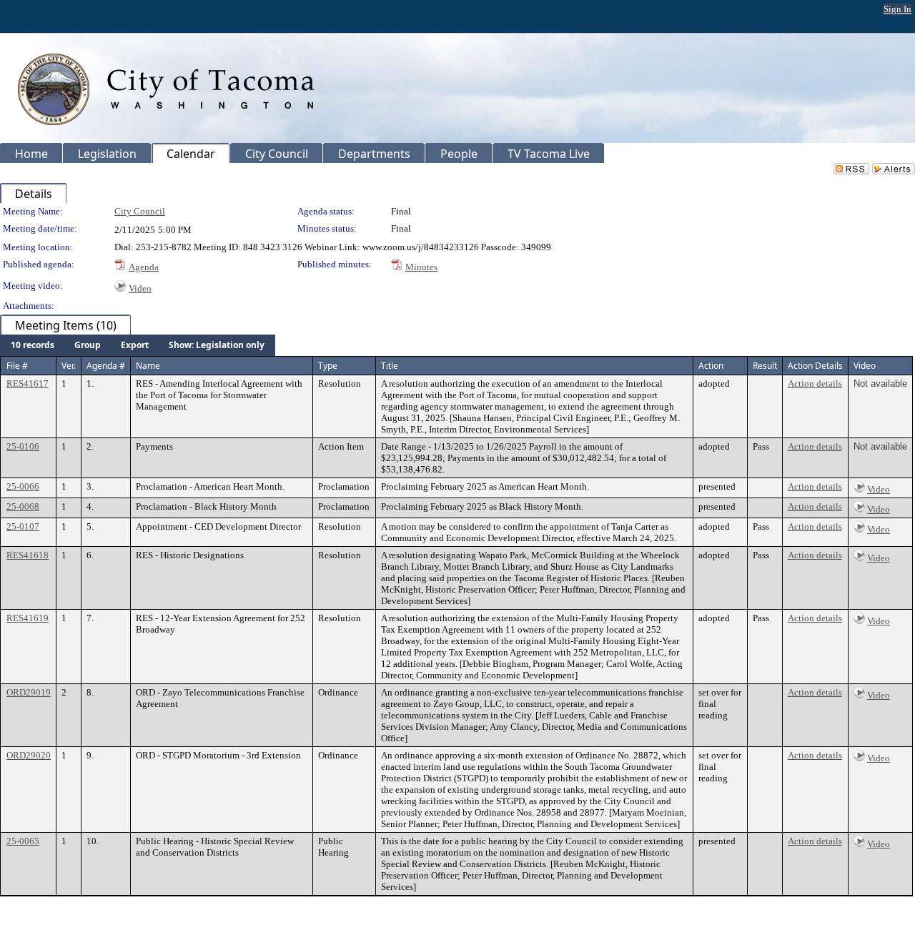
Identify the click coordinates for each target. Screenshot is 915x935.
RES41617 (27, 383)
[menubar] (137, 345)
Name (148, 366)
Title (389, 366)
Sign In (897, 9)
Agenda (144, 267)
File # (17, 366)
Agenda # (105, 366)
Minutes (421, 267)
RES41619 (27, 618)
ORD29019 (28, 692)
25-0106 (22, 446)
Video (140, 288)
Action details (815, 383)
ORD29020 (28, 755)
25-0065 (22, 841)
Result (765, 366)
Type (327, 366)
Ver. (68, 366)
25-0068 (22, 506)
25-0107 (22, 526)
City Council (139, 211)
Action (710, 366)
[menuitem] (32, 345)
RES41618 (27, 555)
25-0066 (22, 486)
